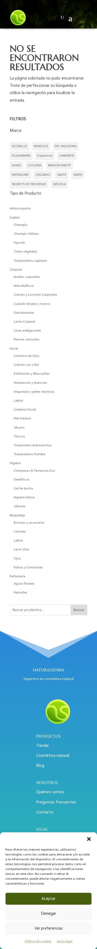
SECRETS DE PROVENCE (29, 184)
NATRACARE (20, 175)
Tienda (42, 745)
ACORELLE (19, 146)
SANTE (62, 175)
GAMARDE (66, 155)
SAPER (77, 175)
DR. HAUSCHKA (66, 146)
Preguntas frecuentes (56, 802)
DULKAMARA (21, 155)
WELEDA (59, 184)
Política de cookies (38, 941)
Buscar (79, 610)
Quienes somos (50, 791)
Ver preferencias (48, 928)
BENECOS (41, 146)
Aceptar (48, 898)
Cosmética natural (52, 755)
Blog (40, 765)
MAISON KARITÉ (59, 165)
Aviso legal (64, 941)
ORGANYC (43, 175)
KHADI (16, 165)
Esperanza (45, 155)
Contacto (44, 812)
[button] (89, 839)
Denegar (48, 913)
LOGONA (34, 165)
